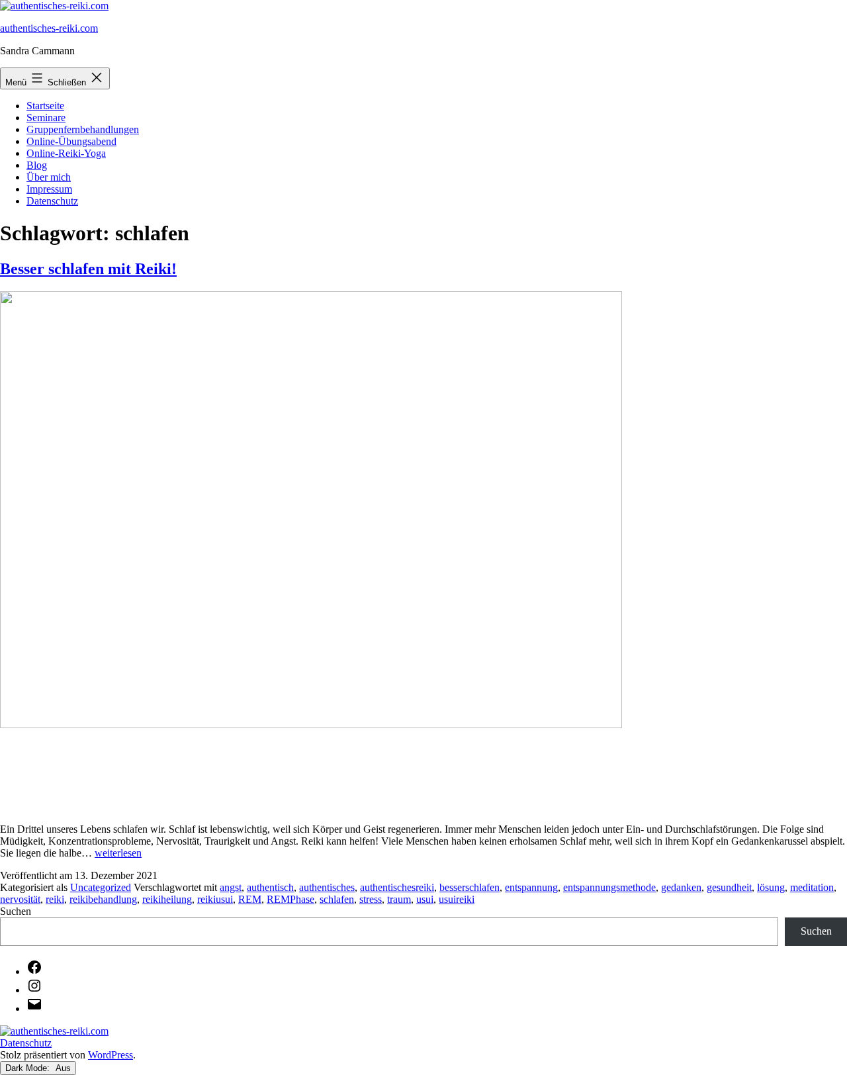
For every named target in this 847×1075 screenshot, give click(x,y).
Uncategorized (100, 887)
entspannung (531, 887)
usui (424, 899)
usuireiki (456, 899)
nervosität (20, 899)
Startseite (45, 105)
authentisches (327, 887)
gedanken (681, 887)
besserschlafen (469, 887)
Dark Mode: (28, 1068)
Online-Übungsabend (71, 141)
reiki (55, 899)
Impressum (49, 189)
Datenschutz (52, 201)
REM (249, 899)
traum (399, 899)
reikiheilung (167, 899)
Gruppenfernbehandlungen (82, 129)
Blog (36, 165)
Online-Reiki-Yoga (66, 153)
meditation (812, 887)
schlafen (337, 899)
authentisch (270, 887)
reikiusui (215, 899)
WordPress (110, 1054)
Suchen (15, 911)
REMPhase (290, 899)
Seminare (46, 117)
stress (370, 899)
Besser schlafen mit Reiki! (88, 268)
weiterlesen (118, 853)
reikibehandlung (103, 899)
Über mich (48, 177)
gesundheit (729, 887)
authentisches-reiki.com (49, 28)
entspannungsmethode (609, 887)
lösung (771, 887)
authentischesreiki (397, 887)
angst (231, 887)
